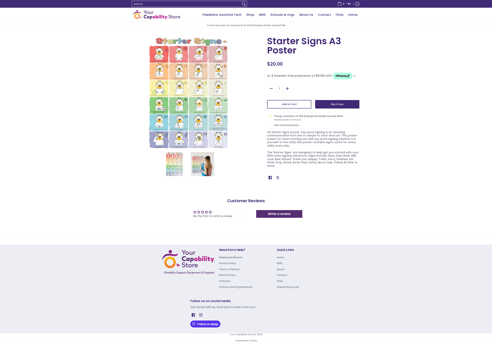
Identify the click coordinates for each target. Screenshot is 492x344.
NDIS (279, 263)
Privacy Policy (227, 263)
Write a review (279, 214)
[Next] (241, 92)
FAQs (280, 281)
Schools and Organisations (236, 287)
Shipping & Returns (231, 257)
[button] (270, 177)
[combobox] (186, 4)
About (280, 269)
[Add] (287, 88)
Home (280, 257)
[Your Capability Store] (157, 15)
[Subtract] (271, 88)
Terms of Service (229, 269)
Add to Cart (289, 104)
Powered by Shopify (246, 340)
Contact (282, 275)
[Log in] (357, 4)
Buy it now (337, 104)
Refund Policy (227, 275)
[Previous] (135, 92)
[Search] (244, 4)
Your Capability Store (242, 334)
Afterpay (224, 281)
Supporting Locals (288, 287)
